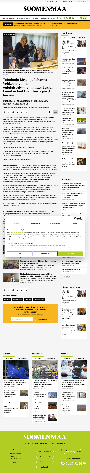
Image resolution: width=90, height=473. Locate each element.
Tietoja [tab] (75, 223)
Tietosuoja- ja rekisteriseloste (74, 454)
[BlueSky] (70, 18)
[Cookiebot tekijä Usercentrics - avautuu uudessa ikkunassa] (75, 218)
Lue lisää (52, 26)
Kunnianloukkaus (9, 34)
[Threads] (73, 18)
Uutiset (5, 18)
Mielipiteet (35, 18)
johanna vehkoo (17, 299)
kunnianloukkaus (39, 299)
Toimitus (58, 1)
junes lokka (28, 299)
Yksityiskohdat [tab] (35, 223)
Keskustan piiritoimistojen (76, 451)
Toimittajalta (8, 24)
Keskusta (12, 18)
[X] (60, 18)
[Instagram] (64, 18)
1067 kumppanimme (17, 232)
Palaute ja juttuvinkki (68, 1)
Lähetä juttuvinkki (45, 457)
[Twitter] (68, 464)
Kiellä (19, 253)
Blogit (28, 18)
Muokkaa (44, 253)
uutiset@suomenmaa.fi (16, 453)
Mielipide (35, 388)
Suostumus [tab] (15, 223)
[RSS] (67, 18)
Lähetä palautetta (45, 462)
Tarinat (52, 18)
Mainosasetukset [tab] (55, 223)
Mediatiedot (50, 1)
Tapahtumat (45, 18)
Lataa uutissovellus (82, 1)
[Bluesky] (81, 464)
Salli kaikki (71, 253)
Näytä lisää (66, 277)
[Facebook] (58, 18)
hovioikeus (7, 299)
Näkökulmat (21, 18)
